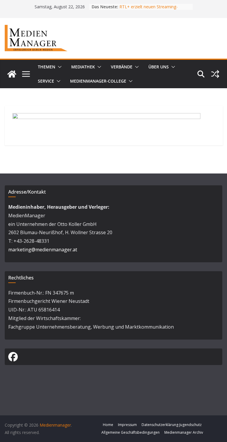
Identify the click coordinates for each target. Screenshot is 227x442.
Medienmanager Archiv (183, 432)
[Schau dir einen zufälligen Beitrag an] (215, 74)
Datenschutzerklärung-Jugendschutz (172, 424)
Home (108, 424)
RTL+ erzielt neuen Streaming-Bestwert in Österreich (148, 9)
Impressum (127, 424)
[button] (58, 67)
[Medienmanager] (12, 74)
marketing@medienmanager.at (42, 249)
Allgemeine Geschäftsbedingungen (130, 432)
